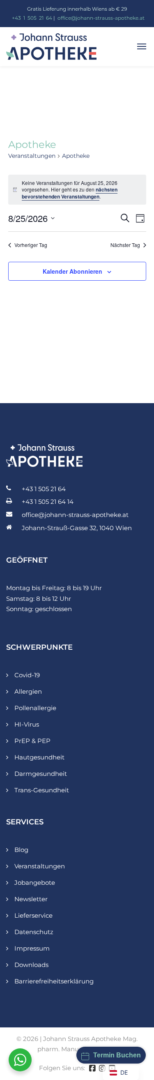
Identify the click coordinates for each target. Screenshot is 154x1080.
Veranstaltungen (31, 155)
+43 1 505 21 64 (44, 489)
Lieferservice (33, 915)
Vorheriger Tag (30, 245)
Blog (21, 850)
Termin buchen (117, 1055)
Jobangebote (34, 882)
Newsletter (31, 899)
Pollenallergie (35, 708)
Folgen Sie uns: (62, 1068)
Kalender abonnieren (72, 271)
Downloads (31, 965)
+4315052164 (32, 18)
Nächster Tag (125, 245)
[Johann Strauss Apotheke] (51, 46)
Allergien (28, 691)
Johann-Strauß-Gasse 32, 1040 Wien (77, 528)
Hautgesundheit (39, 757)
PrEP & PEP (32, 741)
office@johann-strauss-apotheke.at (101, 18)
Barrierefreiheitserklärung (54, 981)
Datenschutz (33, 932)
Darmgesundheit (40, 774)
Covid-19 (27, 675)
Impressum (32, 948)
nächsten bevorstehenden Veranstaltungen (69, 193)
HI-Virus (26, 724)
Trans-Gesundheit (41, 790)
